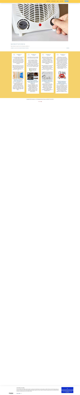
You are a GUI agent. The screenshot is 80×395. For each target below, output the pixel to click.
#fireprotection (21, 65)
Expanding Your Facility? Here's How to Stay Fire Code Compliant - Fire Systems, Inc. (47, 81)
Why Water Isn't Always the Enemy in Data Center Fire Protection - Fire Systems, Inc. (18, 80)
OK (67, 388)
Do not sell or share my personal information (67, 391)
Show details (18, 393)
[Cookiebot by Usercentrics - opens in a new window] (11, 393)
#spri (21, 69)
